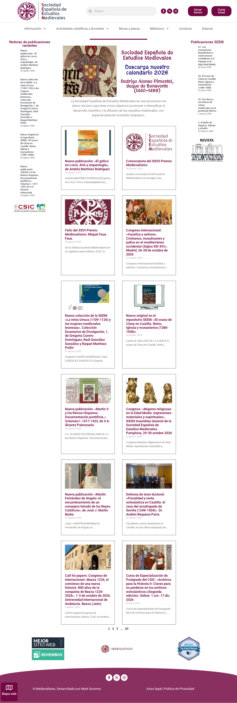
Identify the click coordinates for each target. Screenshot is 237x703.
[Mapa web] (9, 687)
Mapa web (9, 694)
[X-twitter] (169, 11)
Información (32, 28)
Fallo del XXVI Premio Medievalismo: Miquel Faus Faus (85, 234)
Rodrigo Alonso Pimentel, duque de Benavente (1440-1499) (147, 85)
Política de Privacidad (179, 689)
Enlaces (207, 28)
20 (126, 628)
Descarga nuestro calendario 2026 (147, 70)
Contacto (185, 28)
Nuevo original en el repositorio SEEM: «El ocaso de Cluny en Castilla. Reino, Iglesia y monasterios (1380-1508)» (29, 144)
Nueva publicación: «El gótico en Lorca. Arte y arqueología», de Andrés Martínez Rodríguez (87, 165)
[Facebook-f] (163, 11)
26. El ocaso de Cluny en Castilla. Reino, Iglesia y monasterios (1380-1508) (207, 82)
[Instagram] (175, 11)
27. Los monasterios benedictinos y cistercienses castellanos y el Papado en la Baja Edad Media (207, 56)
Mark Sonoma (91, 689)
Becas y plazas (129, 28)
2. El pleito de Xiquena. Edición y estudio (207, 125)
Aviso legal (154, 689)
